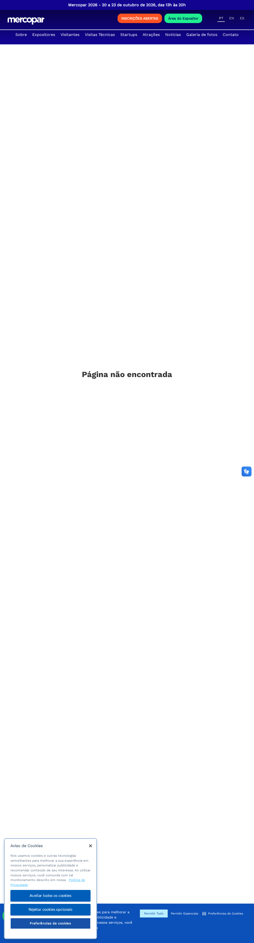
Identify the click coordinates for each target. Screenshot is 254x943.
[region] (50, 888)
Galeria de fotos (201, 34)
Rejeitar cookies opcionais (50, 910)
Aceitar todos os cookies (50, 896)
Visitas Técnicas (100, 34)
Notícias (173, 34)
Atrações (151, 34)
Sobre (21, 34)
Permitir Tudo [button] (153, 913)
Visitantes (70, 34)
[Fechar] (90, 845)
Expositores (43, 34)
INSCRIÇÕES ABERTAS (139, 18)
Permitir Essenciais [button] (184, 913)
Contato (231, 34)
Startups (128, 34)
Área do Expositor (183, 18)
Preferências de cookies (50, 923)
